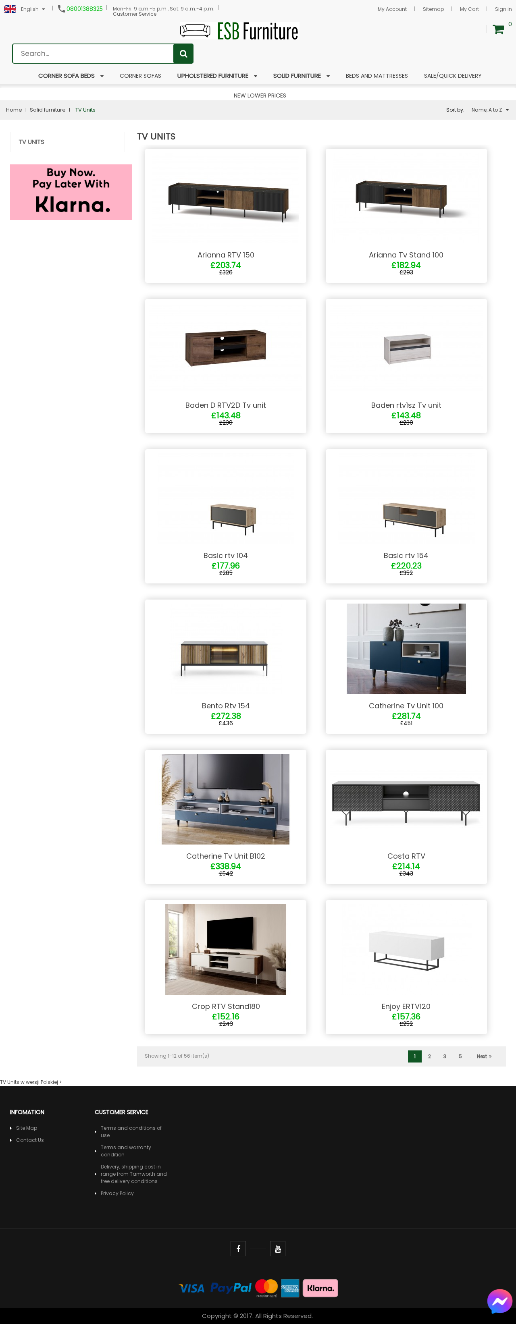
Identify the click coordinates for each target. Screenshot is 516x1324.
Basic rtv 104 (226, 555)
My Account (392, 9)
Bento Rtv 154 (226, 706)
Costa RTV (406, 856)
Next (482, 1056)
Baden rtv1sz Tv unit (406, 405)
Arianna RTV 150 (226, 255)
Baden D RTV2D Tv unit (225, 405)
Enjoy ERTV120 (406, 1006)
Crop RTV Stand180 (226, 1006)
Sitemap (433, 9)
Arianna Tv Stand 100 (406, 255)
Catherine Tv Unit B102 (225, 856)
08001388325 (85, 9)
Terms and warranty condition (126, 1151)
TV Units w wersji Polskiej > (31, 1082)
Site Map (26, 1128)
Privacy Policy (117, 1193)
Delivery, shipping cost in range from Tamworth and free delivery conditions (134, 1174)
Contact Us (30, 1140)
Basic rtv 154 (406, 555)
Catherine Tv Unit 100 (406, 706)
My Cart (469, 9)
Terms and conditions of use (131, 1132)
